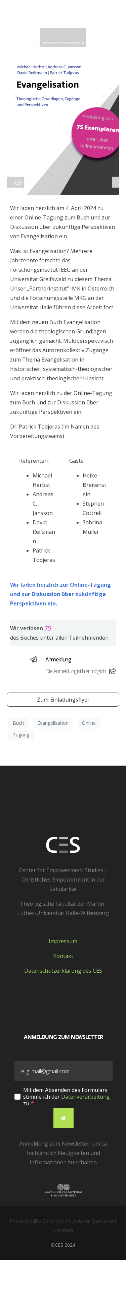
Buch (18, 723)
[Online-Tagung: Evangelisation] (63, 111)
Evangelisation (53, 723)
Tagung (21, 734)
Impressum (63, 941)
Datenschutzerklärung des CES (63, 970)
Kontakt (63, 956)
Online (89, 723)
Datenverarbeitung (85, 1096)
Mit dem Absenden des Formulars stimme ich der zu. (66, 1097)
